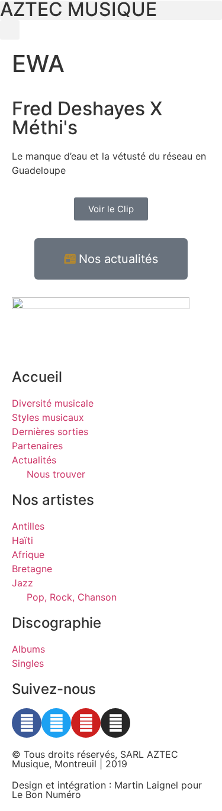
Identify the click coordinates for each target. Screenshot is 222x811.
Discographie (56, 622)
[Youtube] (86, 723)
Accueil (37, 376)
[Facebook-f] (26, 723)
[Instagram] (115, 723)
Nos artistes (53, 499)
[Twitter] (56, 723)
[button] (10, 30)
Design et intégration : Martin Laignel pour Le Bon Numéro (107, 789)
